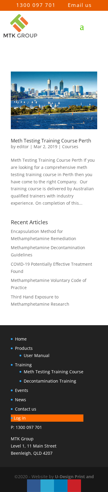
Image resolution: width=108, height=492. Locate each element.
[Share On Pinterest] (74, 485)
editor (23, 146)
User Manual (37, 355)
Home (21, 339)
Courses (70, 146)
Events (21, 390)
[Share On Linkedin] (61, 485)
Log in (20, 418)
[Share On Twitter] (47, 485)
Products (24, 348)
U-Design (65, 476)
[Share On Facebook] (33, 485)
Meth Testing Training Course (53, 371)
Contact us (25, 409)
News (20, 399)
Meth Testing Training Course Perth (51, 140)
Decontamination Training (50, 381)
